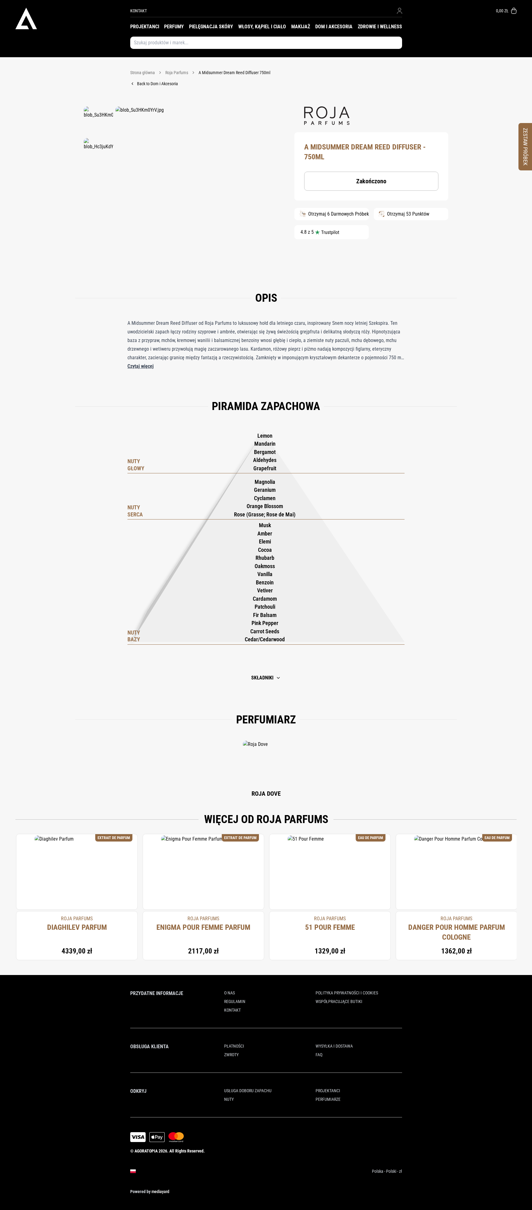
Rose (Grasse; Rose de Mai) (265, 514)
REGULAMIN (234, 1001)
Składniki (262, 678)
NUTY (229, 1099)
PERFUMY (174, 27)
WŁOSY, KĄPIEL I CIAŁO (262, 27)
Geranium (265, 490)
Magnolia (265, 482)
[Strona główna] (72, 18)
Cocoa (265, 550)
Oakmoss (265, 566)
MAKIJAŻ (300, 27)
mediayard (160, 1191)
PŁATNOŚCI (234, 1046)
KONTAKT (138, 11)
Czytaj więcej (140, 366)
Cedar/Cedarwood (265, 639)
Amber (264, 533)
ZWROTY (231, 1054)
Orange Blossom (265, 506)
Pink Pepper (265, 623)
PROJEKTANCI (144, 27)
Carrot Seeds (264, 631)
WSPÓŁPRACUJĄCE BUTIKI (339, 1001)
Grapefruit (264, 468)
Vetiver (265, 590)
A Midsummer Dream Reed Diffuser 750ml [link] (234, 72)
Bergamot (265, 452)
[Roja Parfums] (326, 115)
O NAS (229, 992)
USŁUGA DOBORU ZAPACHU (248, 1090)
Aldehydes (264, 460)
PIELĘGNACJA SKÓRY (211, 27)
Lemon (264, 435)
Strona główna (142, 72)
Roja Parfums (176, 72)
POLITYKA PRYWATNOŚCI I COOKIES (347, 992)
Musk (265, 525)
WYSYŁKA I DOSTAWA (334, 1046)
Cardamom (265, 598)
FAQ (319, 1054)
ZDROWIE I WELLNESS (380, 27)
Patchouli (265, 606)
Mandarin (265, 443)
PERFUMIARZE (328, 1099)
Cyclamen (265, 498)
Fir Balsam (264, 615)
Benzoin (265, 582)
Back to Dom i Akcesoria (157, 83)
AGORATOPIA (146, 1150)
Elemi (265, 541)
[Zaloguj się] (399, 11)
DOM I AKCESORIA (334, 27)
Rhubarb (265, 558)
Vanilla (264, 574)
